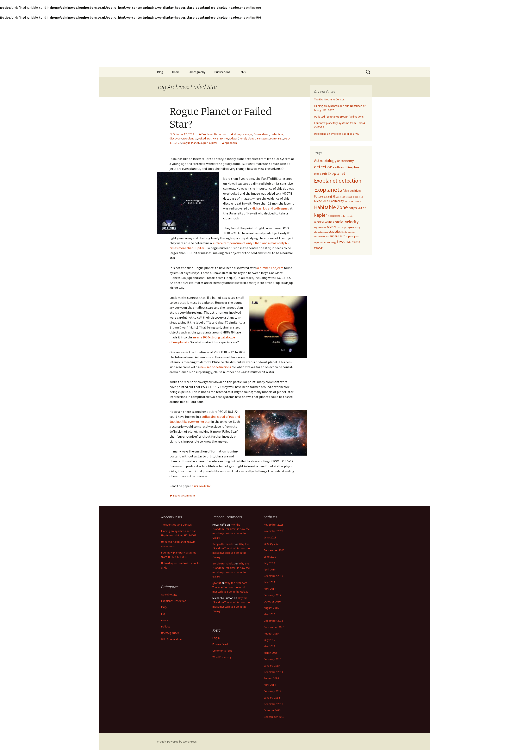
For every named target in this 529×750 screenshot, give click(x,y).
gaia (326, 196)
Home (176, 72)
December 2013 (273, 704)
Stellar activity (348, 232)
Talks (242, 72)
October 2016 (272, 601)
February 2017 (272, 595)
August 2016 (271, 608)
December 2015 (273, 621)
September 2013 (274, 717)
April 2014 (270, 685)
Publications (222, 72)
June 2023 (270, 537)
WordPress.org (221, 657)
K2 (364, 208)
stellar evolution (321, 236)
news (164, 620)
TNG (348, 242)
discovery (175, 138)
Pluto (273, 138)
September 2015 (274, 627)
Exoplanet (336, 173)
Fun (163, 613)
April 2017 (270, 588)
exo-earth (320, 174)
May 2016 (269, 614)
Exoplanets (190, 138)
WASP (318, 248)
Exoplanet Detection (213, 134)
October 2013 (272, 710)
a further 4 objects (270, 268)
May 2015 (269, 646)
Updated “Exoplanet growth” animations (339, 116)
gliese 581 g (358, 196)
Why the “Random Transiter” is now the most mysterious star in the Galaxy (230, 587)
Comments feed (222, 650)
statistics (335, 231)
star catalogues (321, 232)
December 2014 (273, 672)
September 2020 (274, 550)
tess (341, 241)
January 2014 (272, 697)
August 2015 (271, 633)
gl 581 (340, 196)
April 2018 (270, 569)
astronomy (345, 160)
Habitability (336, 201)
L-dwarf (233, 138)
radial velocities (324, 222)
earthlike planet (351, 167)
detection (277, 134)
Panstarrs (263, 138)
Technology (331, 242)
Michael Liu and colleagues (270, 208)
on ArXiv (201, 486)
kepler (320, 215)
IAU (226, 138)
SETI (339, 227)
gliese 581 (347, 196)
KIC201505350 (334, 216)
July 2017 (269, 582)
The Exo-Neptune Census (329, 99)
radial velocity (347, 221)
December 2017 (273, 576)
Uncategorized (170, 633)
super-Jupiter (208, 143)
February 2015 (272, 659)
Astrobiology (325, 160)
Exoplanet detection (337, 180)
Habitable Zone (331, 207)
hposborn (231, 143)
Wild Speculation (171, 639)
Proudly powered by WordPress (177, 741)
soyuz (345, 227)
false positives (352, 191)
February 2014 (272, 691)
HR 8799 (218, 138)
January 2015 (272, 665)
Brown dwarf (261, 134)
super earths (320, 242)
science (332, 227)
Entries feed (220, 644)
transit (356, 242)
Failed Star (204, 138)
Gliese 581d (321, 201)
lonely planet (248, 138)
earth (336, 167)
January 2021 (272, 544)
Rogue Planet (190, 143)
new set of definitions (215, 367)
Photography (196, 72)
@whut (216, 583)
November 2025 (273, 524)
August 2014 (271, 678)
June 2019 (270, 556)
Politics (165, 626)
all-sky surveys (243, 134)
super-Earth (337, 236)
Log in (216, 638)
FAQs (164, 607)
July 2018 (269, 563)
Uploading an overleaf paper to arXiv (336, 134)
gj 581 (333, 196)
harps (352, 208)
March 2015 (271, 653)
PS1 (280, 138)
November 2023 (273, 531)
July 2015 (269, 640)
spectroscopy (354, 227)
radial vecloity (347, 216)
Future (318, 196)
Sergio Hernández (223, 544)
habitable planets (352, 201)
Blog (160, 72)
